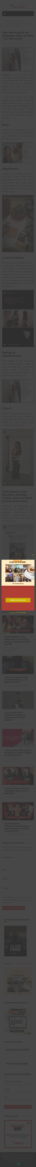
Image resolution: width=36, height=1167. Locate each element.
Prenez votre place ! (18, 600)
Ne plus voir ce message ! (18, 612)
